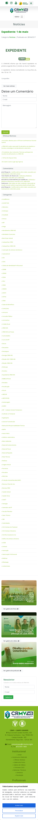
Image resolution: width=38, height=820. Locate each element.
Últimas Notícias (19, 760)
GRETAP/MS (5, 398)
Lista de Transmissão (8, 421)
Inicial (19, 755)
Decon (4, 343)
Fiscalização (5, 386)
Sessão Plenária (7, 511)
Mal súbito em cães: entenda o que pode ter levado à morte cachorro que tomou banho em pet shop (18, 184)
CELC (3, 281)
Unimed (4, 546)
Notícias (12, 37)
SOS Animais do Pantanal (9, 527)
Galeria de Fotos (19, 762)
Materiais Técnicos (19, 770)
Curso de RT (5, 340)
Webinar (4, 558)
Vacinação (5, 550)
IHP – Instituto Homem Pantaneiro (12, 410)
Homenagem (6, 402)
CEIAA (4, 277)
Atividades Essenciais (8, 234)
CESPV (4, 293)
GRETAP (4, 394)
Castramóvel (6, 254)
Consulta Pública (7, 316)
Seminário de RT (7, 507)
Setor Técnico (6, 515)
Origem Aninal (6, 464)
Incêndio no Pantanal (8, 414)
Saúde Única (6, 496)
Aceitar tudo (19, 805)
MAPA (4, 429)
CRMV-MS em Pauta (8, 332)
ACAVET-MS (5, 203)
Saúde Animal (6, 492)
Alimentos (5, 207)
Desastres (5, 347)
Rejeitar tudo (19, 816)
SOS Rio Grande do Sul (9, 535)
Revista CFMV (6, 488)
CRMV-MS (5, 328)
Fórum (4, 390)
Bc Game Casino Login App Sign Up (12, 162)
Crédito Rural (6, 324)
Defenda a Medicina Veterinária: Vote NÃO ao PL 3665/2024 (16, 177)
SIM (3, 519)
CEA (3, 258)
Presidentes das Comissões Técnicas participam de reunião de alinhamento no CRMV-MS (17, 153)
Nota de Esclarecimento (9, 445)
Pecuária (5, 472)
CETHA (4, 297)
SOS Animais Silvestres (9, 531)
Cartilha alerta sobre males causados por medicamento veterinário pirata (18, 173)
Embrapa (5, 367)
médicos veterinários (8, 437)
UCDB (4, 543)
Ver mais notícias (9, 86)
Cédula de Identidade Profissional (12, 265)
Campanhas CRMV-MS (8, 246)
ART (3, 222)
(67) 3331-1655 (21, 747)
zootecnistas (6, 566)
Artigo (4, 226)
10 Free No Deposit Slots (9, 158)
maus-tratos (6, 433)
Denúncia (20, 772)
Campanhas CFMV (7, 242)
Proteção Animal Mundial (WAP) (11, 480)
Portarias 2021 (20, 767)
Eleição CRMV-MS (7, 363)
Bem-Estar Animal (7, 238)
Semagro (5, 503)
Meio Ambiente (6, 441)
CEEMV (4, 273)
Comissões (5, 308)
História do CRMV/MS (19, 757)
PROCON (5, 476)
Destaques (5, 351)
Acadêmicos (5, 199)
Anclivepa (5, 211)
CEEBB (4, 269)
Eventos (4, 371)
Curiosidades (6, 336)
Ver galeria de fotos (10, 609)
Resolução (19, 775)
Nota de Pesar (6, 449)
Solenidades (6, 523)
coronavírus (5, 320)
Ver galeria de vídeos (10, 641)
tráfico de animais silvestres (10, 539)
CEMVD (4, 289)
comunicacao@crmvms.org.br (22, 744)
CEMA (4, 285)
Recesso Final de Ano (8, 484)
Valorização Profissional (9, 554)
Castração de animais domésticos (12, 250)
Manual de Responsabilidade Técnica (13, 425)
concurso (5, 312)
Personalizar (19, 811)
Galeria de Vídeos (20, 765)
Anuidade (5, 215)
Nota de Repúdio (7, 453)
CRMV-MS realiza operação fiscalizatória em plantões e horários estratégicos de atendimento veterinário (18, 147)
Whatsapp (5, 562)
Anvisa (4, 219)
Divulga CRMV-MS (7, 355)
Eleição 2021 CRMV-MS (8, 359)
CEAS (3, 262)
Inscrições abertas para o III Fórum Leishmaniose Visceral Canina (18, 141)
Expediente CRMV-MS (8, 375)
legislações (5, 418)
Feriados (5, 382)
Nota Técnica (6, 457)
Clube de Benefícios (8, 304)
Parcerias (5, 468)
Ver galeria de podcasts (11, 670)
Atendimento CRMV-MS (9, 230)
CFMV (4, 301)
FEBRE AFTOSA (6, 379)
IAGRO (4, 406)
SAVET (4, 500)
